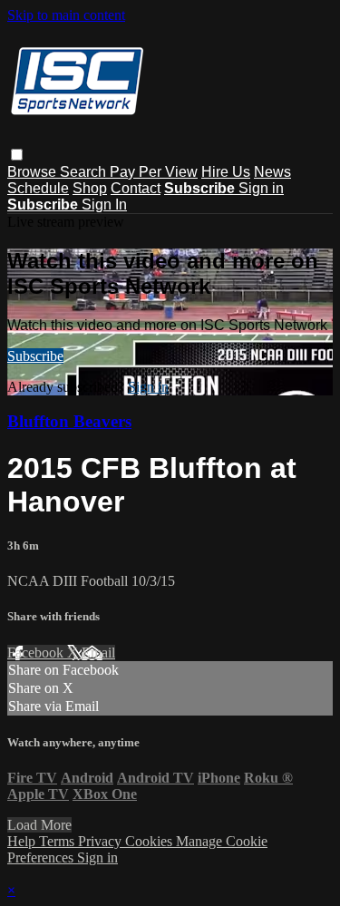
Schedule (38, 188)
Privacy (101, 841)
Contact (135, 188)
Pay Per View (154, 172)
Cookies (150, 841)
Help (23, 841)
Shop (90, 188)
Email (98, 652)
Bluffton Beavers (69, 421)
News (272, 172)
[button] (17, 155)
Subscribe (35, 356)
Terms (58, 841)
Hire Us (225, 172)
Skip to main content (66, 15)
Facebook (37, 652)
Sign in (261, 188)
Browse (33, 172)
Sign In (104, 204)
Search (85, 172)
